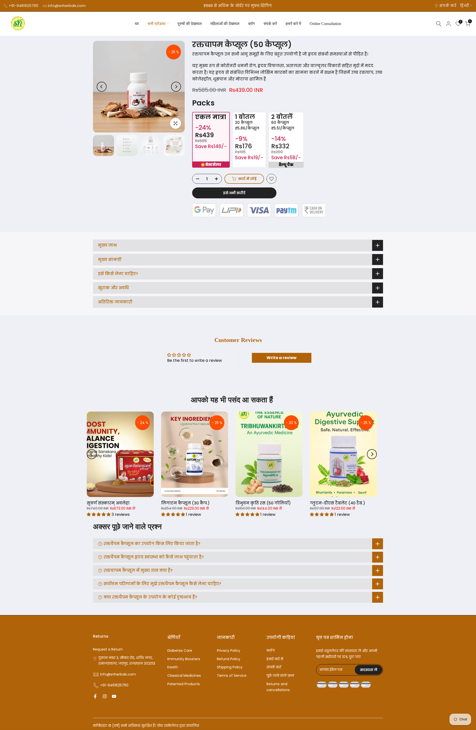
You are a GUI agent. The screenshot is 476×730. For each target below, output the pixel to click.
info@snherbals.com (67, 5)
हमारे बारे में (293, 24)
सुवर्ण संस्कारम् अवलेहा (108, 503)
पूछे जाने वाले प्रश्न (280, 675)
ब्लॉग (251, 24)
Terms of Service (231, 675)
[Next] (176, 87)
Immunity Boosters (183, 658)
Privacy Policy (228, 650)
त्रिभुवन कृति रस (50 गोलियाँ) (263, 503)
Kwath (172, 667)
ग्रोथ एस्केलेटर (167, 725)
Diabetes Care (179, 650)
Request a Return (108, 649)
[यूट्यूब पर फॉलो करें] (114, 696)
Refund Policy (228, 658)
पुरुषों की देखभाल (190, 24)
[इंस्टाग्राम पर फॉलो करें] (104, 696)
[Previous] (102, 87)
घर (137, 24)
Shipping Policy (229, 667)
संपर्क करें (447, 5)
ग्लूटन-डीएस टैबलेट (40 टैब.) (337, 503)
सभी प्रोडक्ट (157, 24)
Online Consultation (325, 24)
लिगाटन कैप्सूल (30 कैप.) (185, 503)
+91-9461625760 (23, 5)
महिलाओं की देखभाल (224, 24)
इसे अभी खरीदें (234, 192)
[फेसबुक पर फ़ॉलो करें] (95, 696)
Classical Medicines (184, 675)
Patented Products (183, 683)
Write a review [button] (282, 358)
